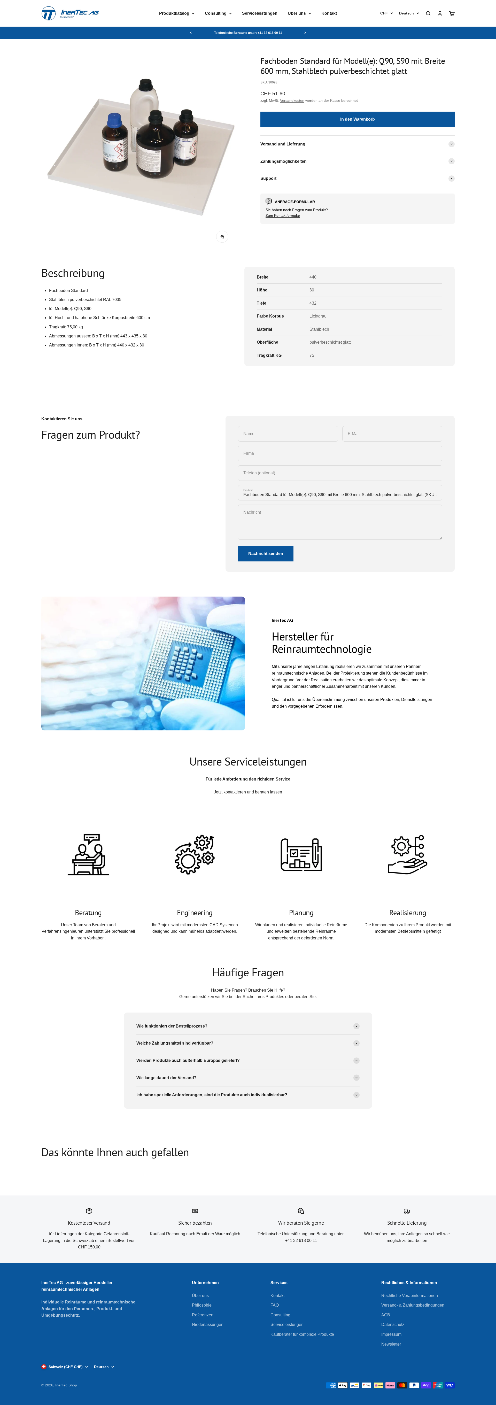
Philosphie (202, 1305)
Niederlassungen (207, 1324)
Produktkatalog (174, 13)
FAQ (274, 1305)
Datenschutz (392, 1324)
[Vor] (305, 32)
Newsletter (391, 1344)
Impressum (391, 1334)
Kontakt (329, 13)
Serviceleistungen (259, 13)
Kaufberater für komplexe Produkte (302, 1334)
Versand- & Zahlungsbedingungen (412, 1305)
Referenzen (202, 1315)
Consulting (216, 13)
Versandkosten (292, 100)
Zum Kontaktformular (283, 215)
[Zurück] (191, 32)
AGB (385, 1315)
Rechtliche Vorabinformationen (409, 1295)
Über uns (297, 13)
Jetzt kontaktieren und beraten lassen (248, 792)
